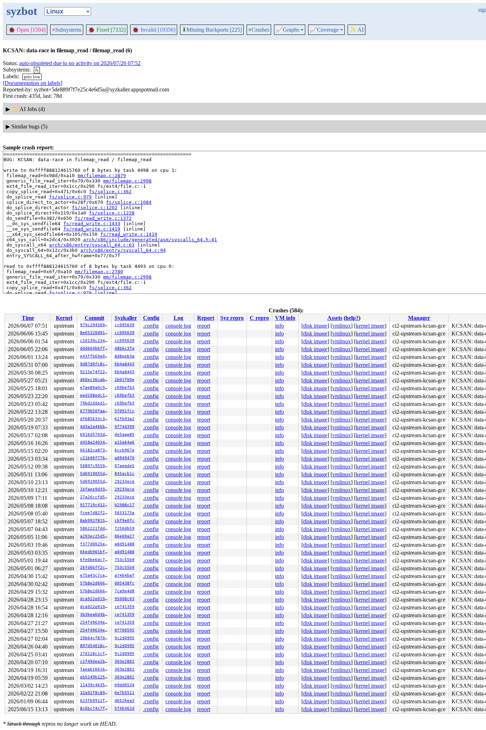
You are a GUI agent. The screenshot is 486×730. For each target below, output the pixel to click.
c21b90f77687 (95, 458)
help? (352, 318)
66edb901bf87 (95, 552)
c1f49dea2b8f (95, 661)
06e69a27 (124, 536)
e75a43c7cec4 (95, 575)
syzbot (21, 11)
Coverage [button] (324, 30)
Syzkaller (126, 318)
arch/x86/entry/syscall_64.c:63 (91, 245)
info (279, 326)
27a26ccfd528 (95, 497)
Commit (94, 318)
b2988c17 (124, 505)
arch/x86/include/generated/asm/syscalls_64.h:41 (150, 239)
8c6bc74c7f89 (95, 708)
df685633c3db (95, 419)
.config (151, 326)
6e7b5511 (124, 693)
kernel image (370, 326)
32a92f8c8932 (95, 693)
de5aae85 (124, 434)
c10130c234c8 (95, 340)
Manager (419, 318)
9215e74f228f (95, 372)
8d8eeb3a (124, 356)
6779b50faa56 (95, 411)
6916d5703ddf (95, 434)
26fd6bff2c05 (95, 567)
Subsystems (66, 30)
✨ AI (356, 30)
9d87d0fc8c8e (95, 364)
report (203, 326)
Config (151, 318)
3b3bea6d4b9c (95, 614)
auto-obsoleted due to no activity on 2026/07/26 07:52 (80, 63)
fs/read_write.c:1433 (91, 223)
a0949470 (124, 458)
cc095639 (124, 325)
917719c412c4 (95, 505)
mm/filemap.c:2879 (102, 175)
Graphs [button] (287, 30)
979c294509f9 (95, 325)
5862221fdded (95, 528)
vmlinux (341, 326)
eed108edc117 (95, 395)
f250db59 (124, 528)
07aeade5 (124, 466)
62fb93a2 (124, 419)
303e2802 (124, 661)
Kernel (64, 318)
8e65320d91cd (95, 332)
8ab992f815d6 (95, 520)
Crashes (258, 30)
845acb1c (124, 473)
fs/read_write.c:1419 (91, 229)
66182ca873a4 (95, 450)
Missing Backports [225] (212, 30)
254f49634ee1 (95, 622)
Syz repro (232, 318)
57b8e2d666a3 (95, 583)
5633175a (124, 513)
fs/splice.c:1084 (129, 202)
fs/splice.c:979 (70, 197)
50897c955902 (95, 466)
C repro (259, 318)
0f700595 (124, 630)
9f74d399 (124, 426)
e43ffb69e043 (95, 356)
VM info (285, 318)
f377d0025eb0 (95, 544)
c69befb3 (124, 387)
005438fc (124, 583)
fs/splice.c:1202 (94, 207)
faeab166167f (95, 669)
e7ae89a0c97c (95, 387)
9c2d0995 (124, 638)
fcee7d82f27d (95, 513)
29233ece (124, 481)
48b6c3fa (124, 348)
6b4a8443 (124, 364)
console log (178, 326)
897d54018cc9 (95, 646)
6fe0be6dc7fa (95, 559)
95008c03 (124, 599)
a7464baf (124, 575)
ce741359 (124, 606)
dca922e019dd (95, 599)
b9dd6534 (124, 685)
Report (205, 318)
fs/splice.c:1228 (111, 213)
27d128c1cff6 (95, 653)
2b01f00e (124, 379)
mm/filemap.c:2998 (127, 181)
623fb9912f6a (95, 700)
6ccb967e (124, 450)
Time (28, 318)
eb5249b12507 (95, 677)
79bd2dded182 (95, 403)
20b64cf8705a (95, 638)
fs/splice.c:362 (110, 191)
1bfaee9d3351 (95, 489)
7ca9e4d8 (124, 591)
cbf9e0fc (124, 520)
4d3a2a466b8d (95, 426)
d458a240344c (95, 442)
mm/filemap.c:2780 (99, 271)
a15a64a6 (124, 442)
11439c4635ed (95, 685)
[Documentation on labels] (32, 83)
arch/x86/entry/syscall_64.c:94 (123, 250)
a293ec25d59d (95, 536)
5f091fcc (124, 411)
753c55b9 (124, 559)
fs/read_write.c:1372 (103, 218)
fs (36, 70)
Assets (334, 318)
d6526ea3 (124, 700)
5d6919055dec (95, 473)
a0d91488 (124, 544)
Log (178, 318)
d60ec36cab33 (95, 379)
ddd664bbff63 (95, 348)
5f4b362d (124, 708)
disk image (315, 326)
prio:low (32, 76)
